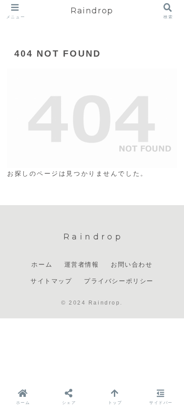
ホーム (41, 264)
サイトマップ (51, 281)
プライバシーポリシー (119, 281)
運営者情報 (81, 264)
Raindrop (92, 11)
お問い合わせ (132, 264)
